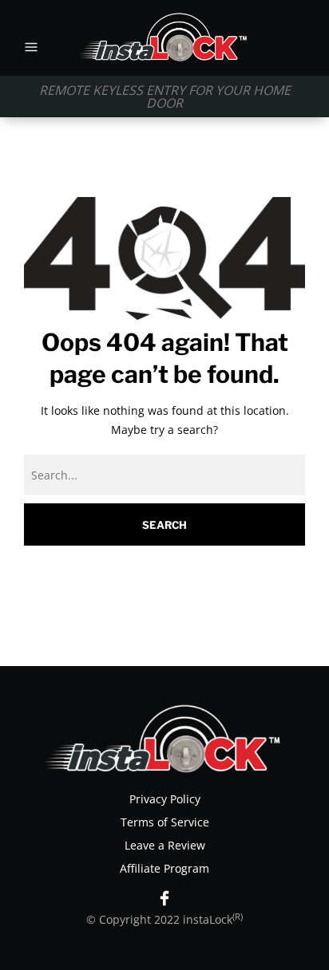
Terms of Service (165, 822)
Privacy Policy (164, 798)
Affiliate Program (164, 868)
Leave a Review (165, 845)
